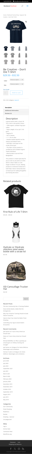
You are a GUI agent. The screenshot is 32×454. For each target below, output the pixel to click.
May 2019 (6, 399)
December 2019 (7, 384)
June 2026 (6, 361)
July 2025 (5, 363)
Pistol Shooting (7, 409)
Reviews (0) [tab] (8, 113)
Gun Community (8, 406)
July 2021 (5, 371)
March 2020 (6, 376)
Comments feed (7, 431)
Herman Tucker (7, 352)
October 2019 (7, 389)
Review (5, 414)
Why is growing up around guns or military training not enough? (14, 343)
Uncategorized (7, 419)
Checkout (13, 442)
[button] (26, 21)
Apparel (22, 15)
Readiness (6, 411)
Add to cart (16, 92)
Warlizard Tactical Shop (13, 15)
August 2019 (6, 394)
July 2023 (5, 366)
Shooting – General (8, 417)
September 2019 (8, 392)
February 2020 (7, 379)
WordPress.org (7, 434)
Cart (19, 442)
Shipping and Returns (15, 444)
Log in (5, 426)
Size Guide (6, 89)
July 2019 (5, 397)
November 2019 (7, 386)
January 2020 (7, 381)
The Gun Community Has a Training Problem (16, 306)
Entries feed (6, 429)
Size (5, 85)
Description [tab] (8, 107)
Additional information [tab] (12, 110)
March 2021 (6, 374)
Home (4, 15)
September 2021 (8, 368)
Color (5, 81)
